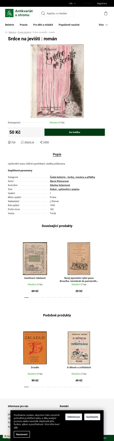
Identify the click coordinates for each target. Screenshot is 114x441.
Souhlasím (92, 416)
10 (82, 297)
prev (10, 269)
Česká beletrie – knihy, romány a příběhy (72, 177)
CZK (71, 3)
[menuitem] (9, 25)
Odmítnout (73, 416)
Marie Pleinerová (59, 181)
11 (87, 297)
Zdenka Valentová (60, 185)
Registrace (102, 3)
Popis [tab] (57, 154)
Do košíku (74, 132)
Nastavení (22, 434)
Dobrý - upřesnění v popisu (65, 189)
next (104, 269)
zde (16, 427)
